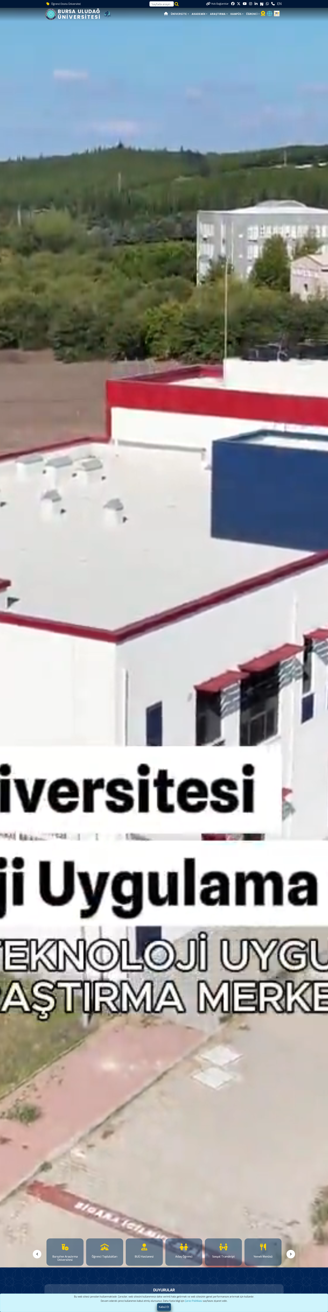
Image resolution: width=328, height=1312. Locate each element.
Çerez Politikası (193, 1301)
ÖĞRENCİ (252, 14)
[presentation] (37, 1254)
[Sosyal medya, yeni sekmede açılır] (233, 4)
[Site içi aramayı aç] (177, 4)
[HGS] (276, 13)
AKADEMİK (199, 14)
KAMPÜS (236, 14)
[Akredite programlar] (263, 14)
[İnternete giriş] (269, 14)
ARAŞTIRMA (218, 14)
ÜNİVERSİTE (179, 14)
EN (279, 4)
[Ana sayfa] (166, 14)
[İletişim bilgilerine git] (273, 4)
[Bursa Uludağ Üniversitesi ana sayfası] (75, 14)
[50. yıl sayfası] (107, 14)
